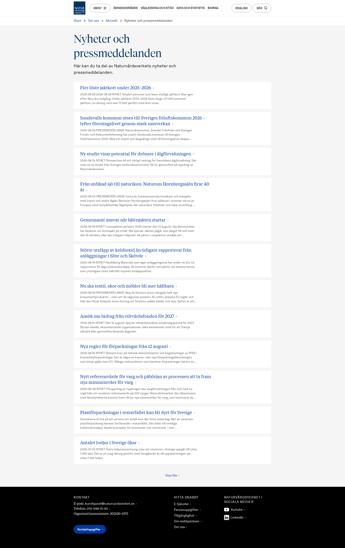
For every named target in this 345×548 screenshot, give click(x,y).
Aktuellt (112, 20)
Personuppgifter (186, 510)
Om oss (93, 20)
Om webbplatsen (186, 521)
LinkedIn (237, 517)
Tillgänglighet (184, 515)
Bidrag (213, 8)
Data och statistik (190, 8)
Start (77, 20)
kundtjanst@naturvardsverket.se (109, 503)
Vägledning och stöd (157, 8)
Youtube (237, 509)
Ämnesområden (125, 8)
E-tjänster (181, 504)
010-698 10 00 (97, 508)
